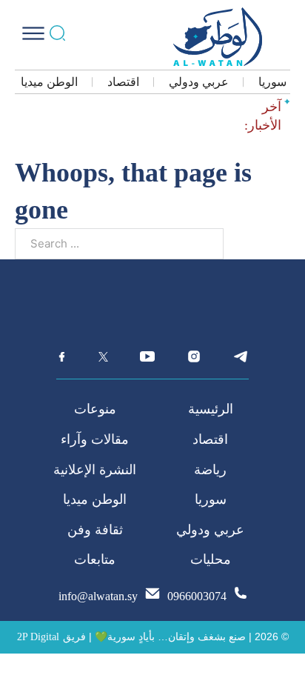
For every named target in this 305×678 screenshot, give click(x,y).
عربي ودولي (199, 82)
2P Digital (38, 636)
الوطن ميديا (49, 82)
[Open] (33, 33)
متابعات (94, 559)
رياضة (210, 469)
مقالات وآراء (95, 439)
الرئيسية (210, 409)
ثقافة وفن (95, 529)
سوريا (272, 82)
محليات (210, 559)
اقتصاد (123, 82)
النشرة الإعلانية (94, 469)
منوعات (95, 409)
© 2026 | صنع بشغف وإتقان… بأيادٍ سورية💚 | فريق (176, 636)
